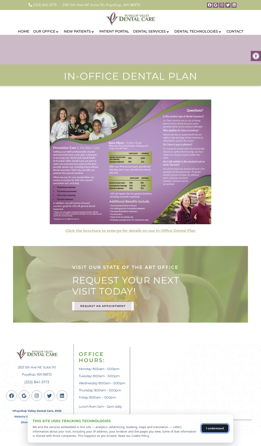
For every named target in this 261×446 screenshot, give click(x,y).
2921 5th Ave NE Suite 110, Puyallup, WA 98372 (101, 5)
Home (23, 31)
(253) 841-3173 (45, 5)
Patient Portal (114, 31)
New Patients (77, 31)
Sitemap (26, 422)
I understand (215, 428)
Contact (235, 31)
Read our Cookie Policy (133, 436)
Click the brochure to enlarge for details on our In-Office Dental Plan (130, 230)
